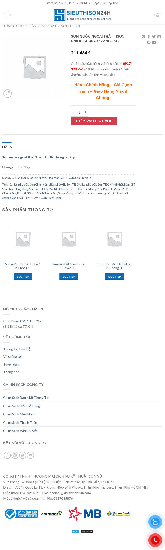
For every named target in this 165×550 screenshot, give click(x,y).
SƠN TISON (70, 26)
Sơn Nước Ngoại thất (46, 178)
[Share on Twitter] (154, 37)
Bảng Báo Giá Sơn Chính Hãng (31, 184)
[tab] (7, 146)
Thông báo (11, 372)
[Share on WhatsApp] (143, 37)
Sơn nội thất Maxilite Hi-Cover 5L (68, 266)
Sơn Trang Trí (83, 178)
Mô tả (7, 146)
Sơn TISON (25, 198)
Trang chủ (13, 26)
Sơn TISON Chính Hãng (47, 198)
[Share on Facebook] (148, 37)
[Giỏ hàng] (157, 15)
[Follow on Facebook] (7, 455)
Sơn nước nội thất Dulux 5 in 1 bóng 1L (23, 266)
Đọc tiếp (23, 276)
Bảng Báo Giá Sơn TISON (65, 184)
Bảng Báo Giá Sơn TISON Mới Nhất (102, 184)
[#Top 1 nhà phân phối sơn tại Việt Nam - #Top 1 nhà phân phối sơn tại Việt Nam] (82, 15)
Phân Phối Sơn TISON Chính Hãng (37, 193)
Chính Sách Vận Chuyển (20, 431)
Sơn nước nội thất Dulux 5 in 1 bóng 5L (114, 266)
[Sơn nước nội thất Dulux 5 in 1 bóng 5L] (114, 239)
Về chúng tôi (12, 356)
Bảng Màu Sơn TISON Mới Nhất (41, 189)
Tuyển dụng (12, 364)
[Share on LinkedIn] (154, 43)
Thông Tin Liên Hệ (17, 349)
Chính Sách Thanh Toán (20, 422)
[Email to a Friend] (159, 37)
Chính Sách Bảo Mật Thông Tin (26, 397)
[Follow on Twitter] (22, 455)
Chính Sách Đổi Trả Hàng (21, 406)
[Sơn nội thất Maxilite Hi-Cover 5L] (69, 239)
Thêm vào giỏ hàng (94, 121)
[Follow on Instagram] (14, 455)
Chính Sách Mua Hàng (19, 414)
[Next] (135, 256)
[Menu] (7, 15)
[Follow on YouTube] (30, 455)
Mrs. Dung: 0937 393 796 (22, 321)
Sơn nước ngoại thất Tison (74, 193)
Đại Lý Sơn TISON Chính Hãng (79, 189)
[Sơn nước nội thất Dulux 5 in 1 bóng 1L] (23, 239)
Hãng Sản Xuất (43, 26)
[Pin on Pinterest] (148, 43)
